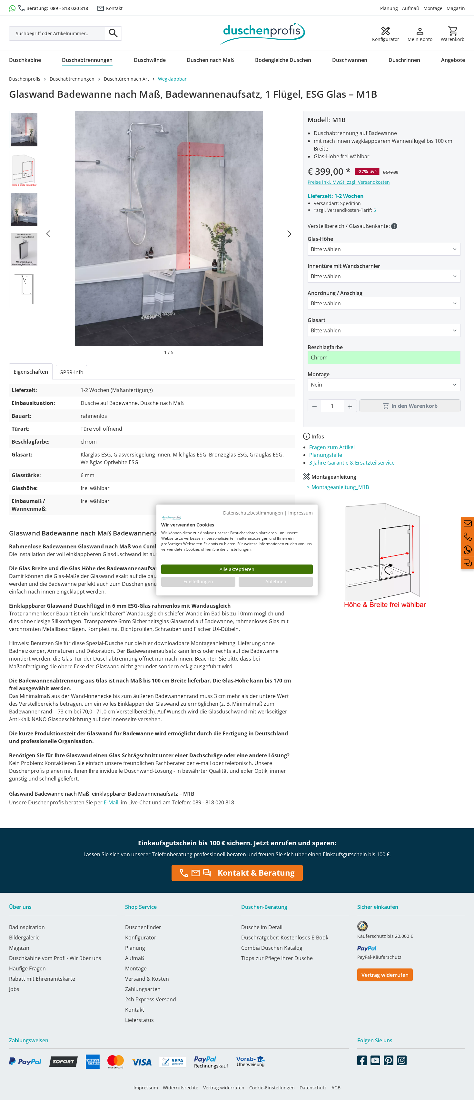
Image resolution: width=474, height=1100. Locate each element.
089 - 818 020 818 (69, 8)
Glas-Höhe (320, 238)
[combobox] (57, 33)
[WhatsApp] (467, 549)
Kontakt (114, 8)
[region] (152, 233)
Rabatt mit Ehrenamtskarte (42, 978)
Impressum (145, 1088)
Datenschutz (313, 1088)
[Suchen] (113, 33)
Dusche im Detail (261, 927)
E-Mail (111, 802)
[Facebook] (362, 1059)
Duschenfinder (143, 927)
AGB (336, 1088)
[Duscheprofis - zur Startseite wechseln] (263, 33)
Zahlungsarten (143, 989)
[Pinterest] (388, 1059)
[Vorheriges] (48, 233)
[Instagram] (402, 1059)
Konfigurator (140, 937)
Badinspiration (27, 927)
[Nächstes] (289, 233)
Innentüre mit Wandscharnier (344, 266)
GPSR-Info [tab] (71, 372)
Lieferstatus (139, 1020)
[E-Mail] (467, 523)
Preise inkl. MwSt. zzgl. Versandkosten (349, 182)
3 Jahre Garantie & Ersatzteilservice (352, 462)
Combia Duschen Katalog (271, 947)
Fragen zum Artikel (332, 447)
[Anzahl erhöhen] (350, 405)
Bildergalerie (24, 937)
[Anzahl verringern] (314, 405)
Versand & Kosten (147, 978)
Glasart (316, 320)
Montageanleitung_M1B (340, 487)
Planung (389, 8)
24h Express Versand (150, 999)
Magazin (456, 8)
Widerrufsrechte (180, 1088)
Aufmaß (410, 8)
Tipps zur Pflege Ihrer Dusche (277, 958)
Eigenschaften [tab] (31, 371)
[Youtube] (375, 1059)
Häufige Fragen (27, 968)
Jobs (14, 989)
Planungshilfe (325, 454)
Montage (432, 8)
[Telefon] (467, 536)
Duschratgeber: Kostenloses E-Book (284, 937)
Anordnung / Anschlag (335, 293)
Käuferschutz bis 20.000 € (385, 936)
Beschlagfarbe (325, 347)
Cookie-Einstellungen (272, 1088)
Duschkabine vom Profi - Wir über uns (55, 958)
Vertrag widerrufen (385, 974)
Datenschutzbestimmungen (253, 513)
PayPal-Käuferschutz (379, 957)
